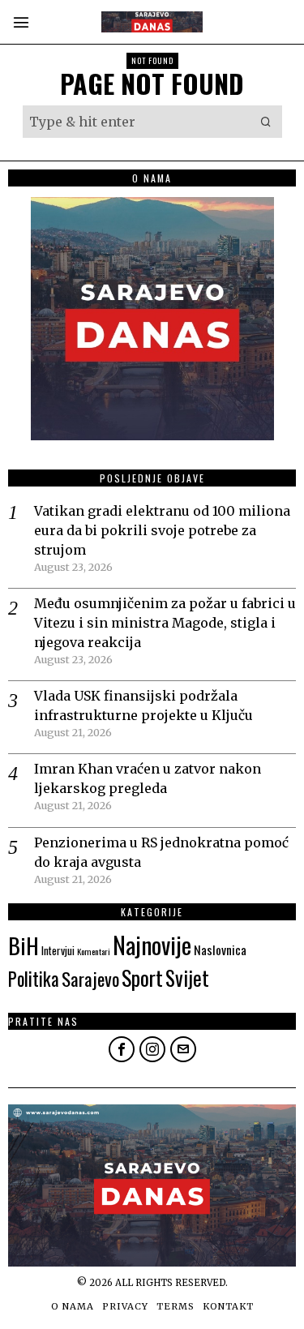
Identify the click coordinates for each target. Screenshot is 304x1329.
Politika (33, 978)
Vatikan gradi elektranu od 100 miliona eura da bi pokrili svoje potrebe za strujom (162, 530)
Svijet (187, 977)
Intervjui (58, 950)
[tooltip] (122, 1049)
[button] (266, 121)
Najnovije (152, 944)
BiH (23, 945)
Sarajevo (90, 978)
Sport (142, 977)
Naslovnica (220, 949)
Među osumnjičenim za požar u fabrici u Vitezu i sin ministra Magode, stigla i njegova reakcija (165, 622)
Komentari (93, 951)
